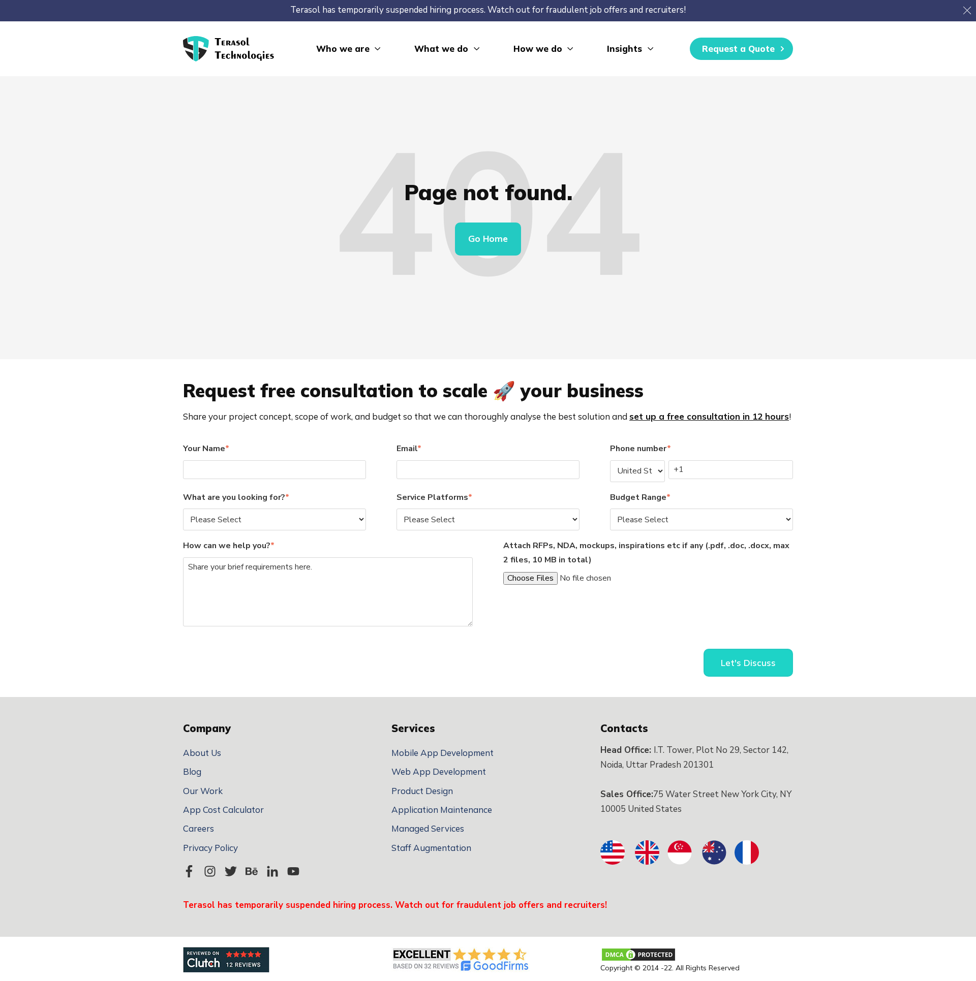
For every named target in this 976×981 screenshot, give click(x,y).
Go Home (488, 238)
